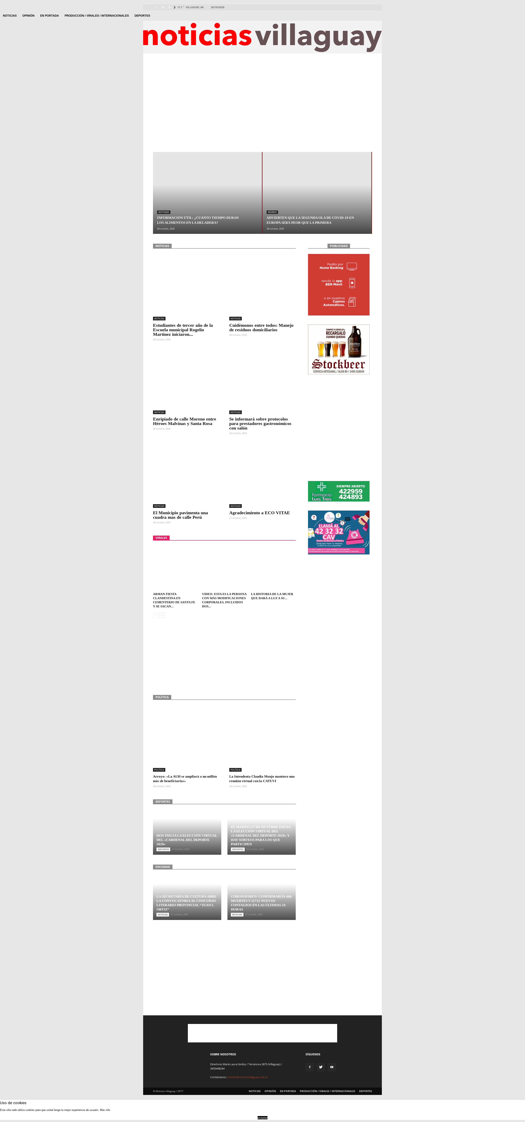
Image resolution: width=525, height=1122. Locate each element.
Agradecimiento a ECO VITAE (259, 512)
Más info (105, 1110)
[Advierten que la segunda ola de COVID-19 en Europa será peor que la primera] (316, 207)
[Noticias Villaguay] (262, 37)
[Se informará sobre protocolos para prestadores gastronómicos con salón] (262, 381)
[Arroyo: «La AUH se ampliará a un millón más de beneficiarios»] (186, 738)
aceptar (262, 1117)
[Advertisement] (262, 76)
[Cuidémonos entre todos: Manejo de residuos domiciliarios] (262, 287)
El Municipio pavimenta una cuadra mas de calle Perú (180, 515)
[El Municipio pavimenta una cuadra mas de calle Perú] (186, 474)
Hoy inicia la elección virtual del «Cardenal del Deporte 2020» (186, 840)
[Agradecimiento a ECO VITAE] (262, 474)
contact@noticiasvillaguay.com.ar (247, 1077)
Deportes (142, 15)
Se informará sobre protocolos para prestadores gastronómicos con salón (260, 423)
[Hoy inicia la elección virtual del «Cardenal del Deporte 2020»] (187, 833)
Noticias (10, 15)
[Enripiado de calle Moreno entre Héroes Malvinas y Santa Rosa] (186, 381)
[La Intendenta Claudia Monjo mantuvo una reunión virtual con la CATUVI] (262, 738)
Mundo (272, 212)
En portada (49, 15)
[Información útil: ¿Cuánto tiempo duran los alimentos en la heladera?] (207, 207)
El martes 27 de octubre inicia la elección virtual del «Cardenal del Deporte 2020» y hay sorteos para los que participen (260, 835)
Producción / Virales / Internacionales (97, 15)
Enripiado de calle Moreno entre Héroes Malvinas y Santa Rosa (184, 421)
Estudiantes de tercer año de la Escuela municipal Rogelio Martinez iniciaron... (183, 330)
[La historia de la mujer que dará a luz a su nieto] (273, 568)
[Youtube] (170, 7)
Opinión (28, 15)
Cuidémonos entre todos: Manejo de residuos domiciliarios (261, 327)
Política (159, 769)
